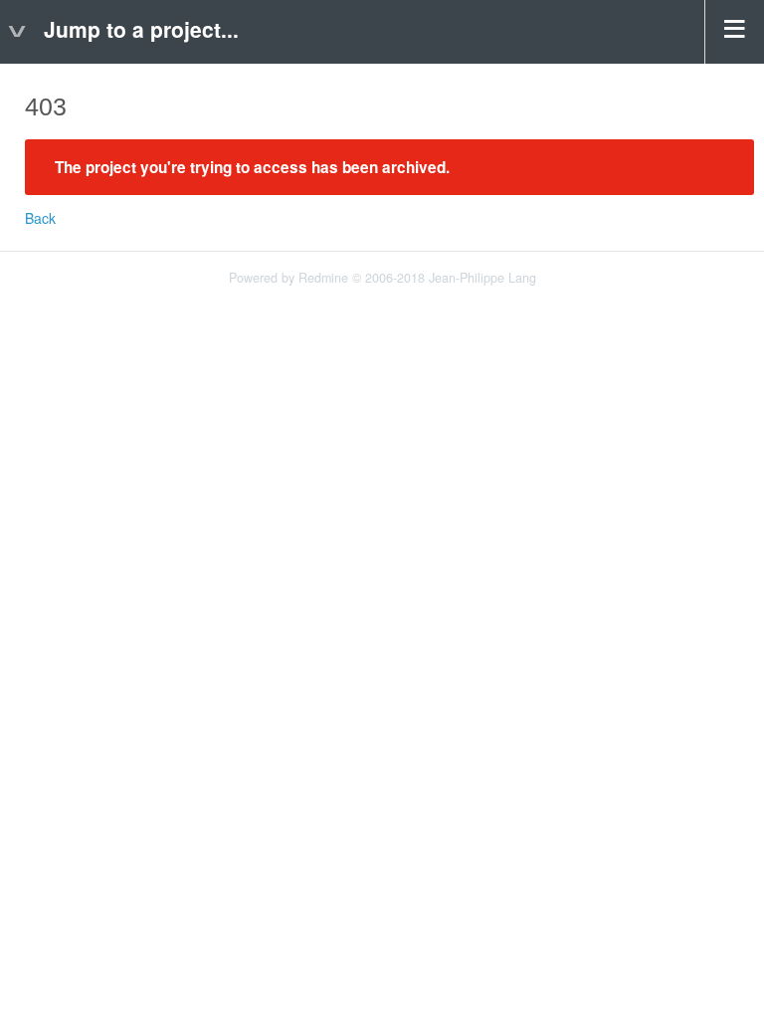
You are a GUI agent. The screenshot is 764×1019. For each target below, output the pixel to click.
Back (40, 218)
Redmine (323, 278)
